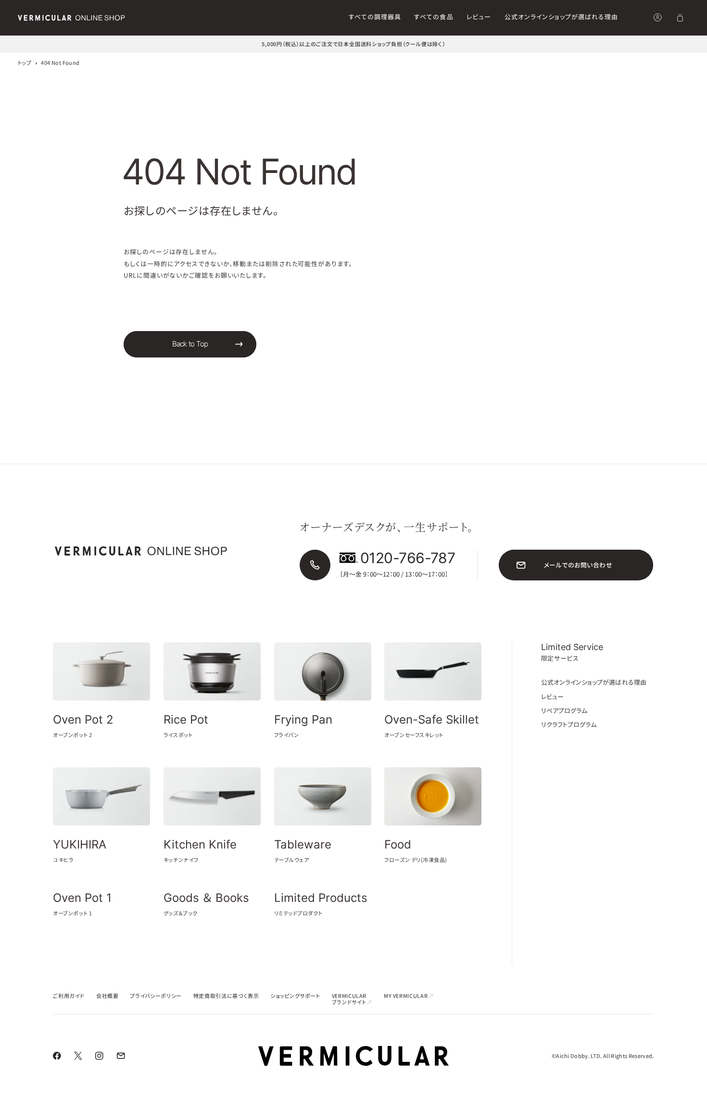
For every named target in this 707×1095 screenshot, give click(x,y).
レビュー (479, 16)
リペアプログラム (564, 710)
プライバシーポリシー (155, 995)
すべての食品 (433, 16)
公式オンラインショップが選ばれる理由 (562, 16)
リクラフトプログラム (569, 724)
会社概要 (107, 995)
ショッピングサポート (295, 995)
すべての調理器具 (375, 16)
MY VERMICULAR (406, 995)
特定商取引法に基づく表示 (226, 995)
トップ (24, 62)
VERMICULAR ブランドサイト (349, 999)
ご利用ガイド (69, 995)
